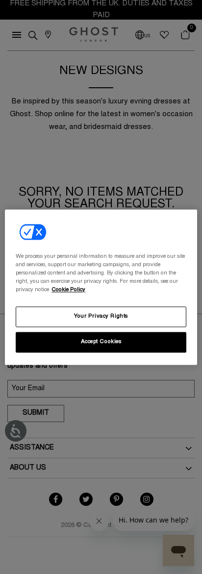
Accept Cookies (101, 342)
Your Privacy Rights (101, 316)
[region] (101, 287)
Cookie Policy (68, 290)
